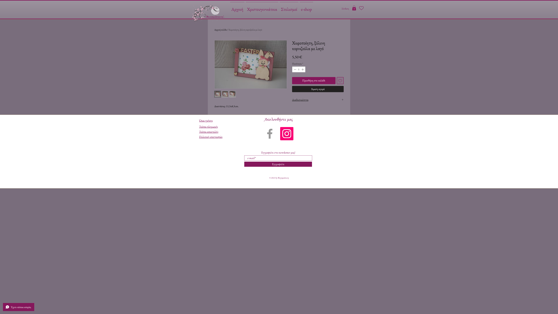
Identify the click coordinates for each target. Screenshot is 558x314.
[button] (354, 8)
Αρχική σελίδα (220, 29)
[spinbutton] (299, 69)
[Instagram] (286, 133)
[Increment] (303, 69)
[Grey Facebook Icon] (269, 133)
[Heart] (361, 8)
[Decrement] (295, 69)
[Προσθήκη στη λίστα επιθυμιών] (340, 80)
